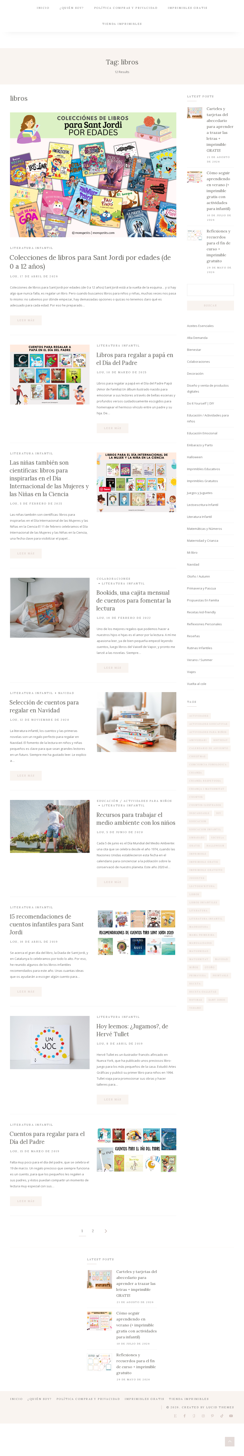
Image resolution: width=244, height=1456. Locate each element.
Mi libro (192, 552)
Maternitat (198, 959)
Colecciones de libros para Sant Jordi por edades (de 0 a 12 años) (90, 262)
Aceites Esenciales (200, 326)
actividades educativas (208, 724)
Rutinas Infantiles (199, 648)
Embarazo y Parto (200, 445)
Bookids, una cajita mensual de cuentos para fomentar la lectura (133, 600)
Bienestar (194, 349)
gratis (194, 845)
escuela (217, 837)
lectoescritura (202, 886)
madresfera (198, 926)
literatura (198, 910)
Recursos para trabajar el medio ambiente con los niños (135, 818)
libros (194, 894)
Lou (14, 276)
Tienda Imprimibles (122, 24)
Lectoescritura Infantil (202, 505)
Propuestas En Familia (203, 600)
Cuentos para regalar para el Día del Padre (47, 1138)
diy (218, 813)
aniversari (198, 740)
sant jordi (217, 1000)
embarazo (197, 837)
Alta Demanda (197, 338)
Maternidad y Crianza (202, 540)
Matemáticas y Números (204, 528)
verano (195, 1008)
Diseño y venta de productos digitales (208, 388)
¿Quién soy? (72, 8)
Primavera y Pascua (201, 588)
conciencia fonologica (208, 764)
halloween (215, 845)
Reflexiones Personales (204, 624)
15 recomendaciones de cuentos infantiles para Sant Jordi (47, 924)
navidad (221, 959)
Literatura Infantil (31, 248)
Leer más (26, 320)
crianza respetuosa (205, 780)
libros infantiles (203, 902)
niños (193, 967)
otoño (210, 967)
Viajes (191, 672)
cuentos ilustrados (205, 805)
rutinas (195, 1000)
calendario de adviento (208, 748)
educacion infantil (205, 829)
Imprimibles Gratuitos (202, 481)
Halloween (195, 457)
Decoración (195, 373)
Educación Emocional (202, 433)
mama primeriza (202, 935)
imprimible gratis (203, 862)
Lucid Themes (220, 1407)
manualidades (200, 943)
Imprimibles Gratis (187, 8)
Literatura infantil (206, 918)
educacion (197, 821)
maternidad (198, 951)
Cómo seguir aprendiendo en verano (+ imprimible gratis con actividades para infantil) (218, 190)
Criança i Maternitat (206, 789)
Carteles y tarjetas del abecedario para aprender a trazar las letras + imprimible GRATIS (220, 129)
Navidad (66, 693)
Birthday (221, 740)
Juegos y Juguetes (200, 493)
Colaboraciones (114, 578)
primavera (197, 975)
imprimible (198, 853)
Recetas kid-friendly (201, 612)
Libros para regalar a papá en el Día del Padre (134, 359)
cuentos (196, 797)
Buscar (210, 305)
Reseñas (193, 636)
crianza (195, 772)
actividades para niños (208, 732)
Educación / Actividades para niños (134, 801)
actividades (198, 716)
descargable (199, 813)
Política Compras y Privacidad (126, 8)
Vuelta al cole (196, 684)
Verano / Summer (200, 660)
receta (195, 983)
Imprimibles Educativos (203, 469)
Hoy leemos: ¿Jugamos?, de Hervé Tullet (132, 1030)
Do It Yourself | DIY (200, 403)
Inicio (43, 8)
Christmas (197, 756)
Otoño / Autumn (198, 576)
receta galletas (202, 991)
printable (221, 975)
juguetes (196, 878)
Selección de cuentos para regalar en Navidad (44, 706)
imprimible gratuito (206, 870)
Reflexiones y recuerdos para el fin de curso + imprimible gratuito (218, 246)
